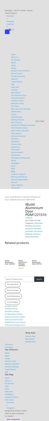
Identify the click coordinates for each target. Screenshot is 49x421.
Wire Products (16, 122)
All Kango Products (11, 309)
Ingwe (13, 65)
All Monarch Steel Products (14, 320)
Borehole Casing (17, 103)
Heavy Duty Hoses (18, 98)
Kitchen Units (16, 144)
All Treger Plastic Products (13, 314)
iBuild (13, 62)
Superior (14, 79)
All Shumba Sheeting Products (15, 325)
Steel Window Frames (19, 128)
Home (13, 54)
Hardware (15, 139)
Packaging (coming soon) (20, 158)
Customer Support (18, 174)
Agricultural (15, 92)
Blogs (13, 171)
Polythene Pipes (17, 101)
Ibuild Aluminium (16, 197)
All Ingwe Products (11, 306)
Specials (14, 90)
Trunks (14, 114)
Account (14, 182)
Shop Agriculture (12, 284)
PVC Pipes (15, 106)
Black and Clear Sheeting (20, 109)
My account (15, 188)
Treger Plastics (16, 82)
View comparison (13, 419)
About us (14, 57)
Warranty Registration (19, 179)
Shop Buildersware (13, 296)
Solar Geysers (16, 133)
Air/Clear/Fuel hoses (19, 95)
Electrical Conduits (18, 136)
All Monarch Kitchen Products (15, 317)
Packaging (9, 347)
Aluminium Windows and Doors (23, 125)
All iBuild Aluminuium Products (15, 322)
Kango (13, 68)
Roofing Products (17, 120)
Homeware (15, 141)
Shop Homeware (12, 290)
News (13, 166)
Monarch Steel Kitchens (20, 71)
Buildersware (16, 111)
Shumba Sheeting (18, 76)
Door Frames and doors (20, 131)
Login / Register (17, 185)
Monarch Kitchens (12, 364)
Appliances (15, 147)
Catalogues (15, 163)
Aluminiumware (17, 152)
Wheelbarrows (16, 117)
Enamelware (16, 155)
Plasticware (15, 149)
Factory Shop (30, 336)
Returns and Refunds (19, 177)
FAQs (13, 169)
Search (39, 279)
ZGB (12, 84)
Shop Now (15, 87)
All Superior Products (12, 311)
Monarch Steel (16, 73)
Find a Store (9, 400)
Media (13, 160)
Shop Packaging (12, 302)
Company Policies (11, 397)
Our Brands (15, 60)
